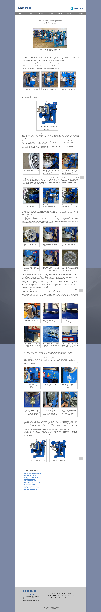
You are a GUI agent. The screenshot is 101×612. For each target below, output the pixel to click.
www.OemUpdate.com (30, 480)
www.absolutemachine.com (31, 488)
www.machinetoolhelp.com (31, 477)
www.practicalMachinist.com (32, 482)
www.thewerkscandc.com (31, 486)
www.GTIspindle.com (29, 479)
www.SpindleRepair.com (30, 475)
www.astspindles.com (30, 484)
